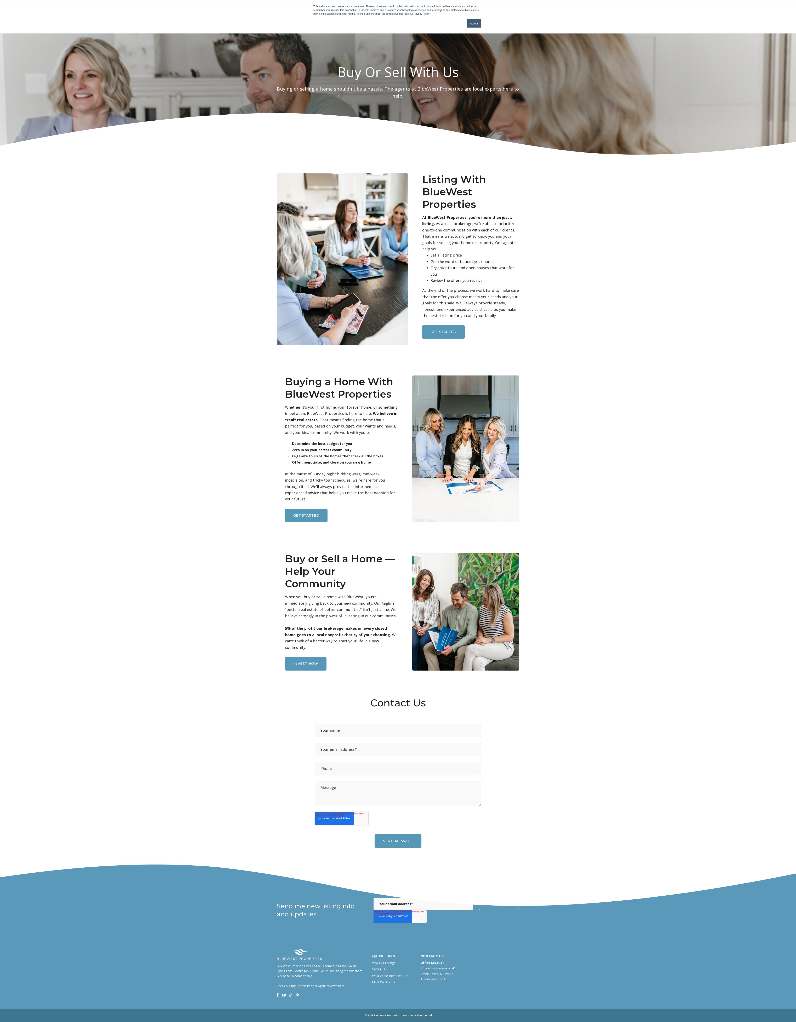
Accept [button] (474, 23)
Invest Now (305, 664)
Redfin (301, 986)
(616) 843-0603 (434, 979)
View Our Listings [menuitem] (383, 963)
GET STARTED (443, 332)
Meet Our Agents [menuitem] (383, 982)
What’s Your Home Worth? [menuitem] (390, 976)
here (341, 986)
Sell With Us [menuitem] (380, 969)
